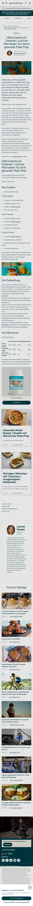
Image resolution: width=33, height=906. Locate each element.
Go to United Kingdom (16, 898)
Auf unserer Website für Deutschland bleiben (16, 902)
